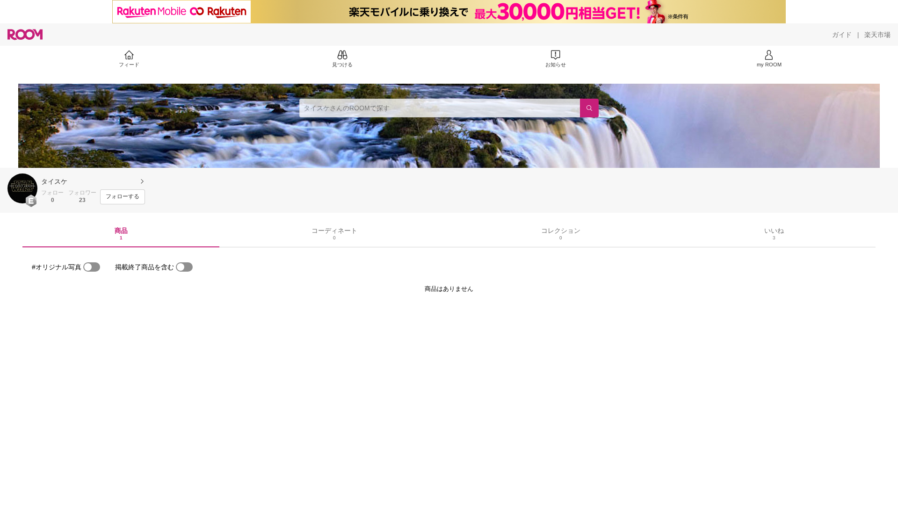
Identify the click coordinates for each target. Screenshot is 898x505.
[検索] (589, 108)
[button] (22, 188)
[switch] (91, 267)
